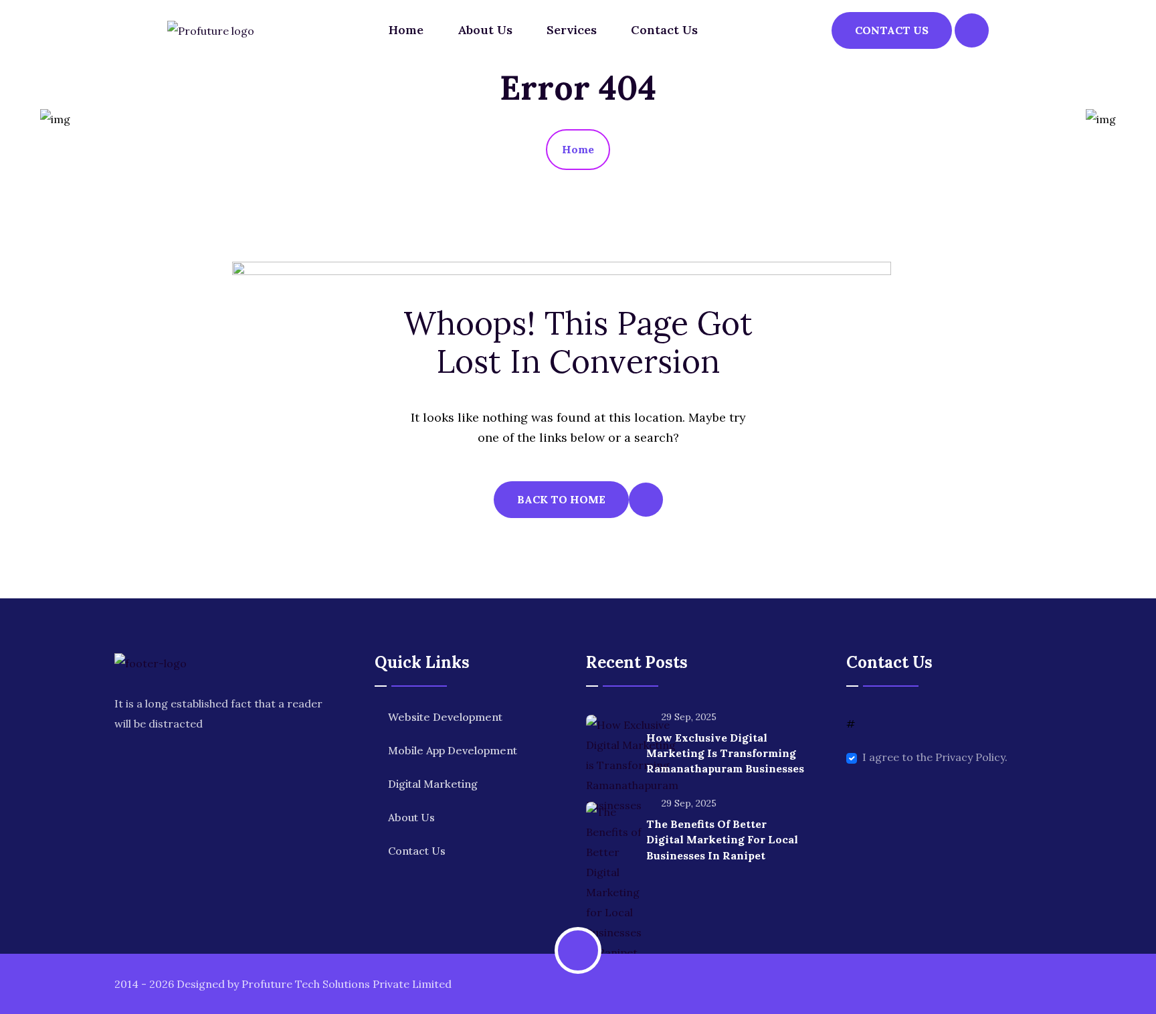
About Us (485, 29)
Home (406, 29)
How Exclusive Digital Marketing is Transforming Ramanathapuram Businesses (725, 753)
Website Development (445, 717)
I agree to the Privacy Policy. (934, 757)
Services (572, 29)
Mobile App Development (452, 750)
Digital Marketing (433, 783)
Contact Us (664, 29)
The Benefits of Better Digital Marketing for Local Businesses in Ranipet (722, 839)
